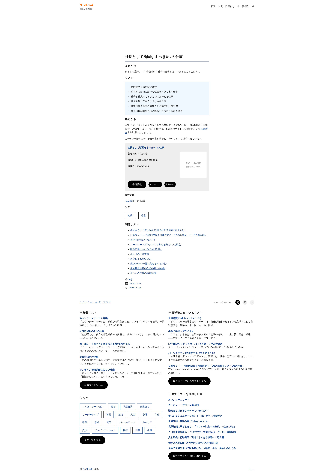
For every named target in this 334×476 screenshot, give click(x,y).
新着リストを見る (93, 385)
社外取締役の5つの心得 (142, 239)
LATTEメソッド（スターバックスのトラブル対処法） (196, 344)
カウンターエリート (178, 399)
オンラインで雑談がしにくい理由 (97, 369)
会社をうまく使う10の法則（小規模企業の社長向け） (158, 230)
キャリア (147, 422)
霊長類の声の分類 (89, 356)
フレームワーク (127, 422)
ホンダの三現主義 (139, 254)
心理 (145, 414)
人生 (132, 414)
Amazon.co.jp (155, 184)
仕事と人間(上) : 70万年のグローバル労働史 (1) (193, 442)
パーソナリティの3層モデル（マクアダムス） (192, 353)
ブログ (106, 302)
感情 (120, 414)
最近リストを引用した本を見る (189, 456)
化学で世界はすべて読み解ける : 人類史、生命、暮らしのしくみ (202, 448)
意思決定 (144, 406)
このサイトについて (90, 302)
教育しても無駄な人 (140, 258)
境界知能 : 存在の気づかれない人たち (188, 421)
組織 (149, 430)
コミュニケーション (92, 406)
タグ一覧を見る (92, 440)
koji (130, 279)
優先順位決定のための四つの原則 (147, 268)
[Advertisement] (167, 34)
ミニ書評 (129, 200)
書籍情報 (137, 184)
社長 (130, 215)
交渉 (84, 430)
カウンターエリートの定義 (94, 318)
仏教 (157, 414)
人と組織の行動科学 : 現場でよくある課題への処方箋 (196, 437)
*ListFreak (86, 5)
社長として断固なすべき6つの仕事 (146, 147)
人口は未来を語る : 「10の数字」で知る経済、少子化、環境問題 (202, 432)
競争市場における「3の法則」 (146, 249)
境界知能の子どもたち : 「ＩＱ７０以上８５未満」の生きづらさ (201, 426)
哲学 (109, 422)
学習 (108, 414)
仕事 (137, 430)
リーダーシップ (90, 414)
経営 (143, 215)
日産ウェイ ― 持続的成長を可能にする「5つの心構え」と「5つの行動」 (168, 235)
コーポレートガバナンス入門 (183, 405)
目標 (125, 430)
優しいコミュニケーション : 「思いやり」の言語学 (195, 415)
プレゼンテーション (105, 430)
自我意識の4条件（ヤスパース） (185, 318)
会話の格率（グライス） (181, 331)
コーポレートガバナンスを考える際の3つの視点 (155, 244)
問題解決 (127, 406)
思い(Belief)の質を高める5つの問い (148, 263)
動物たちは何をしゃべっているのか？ (188, 410)
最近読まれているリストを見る (189, 381)
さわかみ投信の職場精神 (143, 273)
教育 (84, 422)
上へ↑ (251, 469)
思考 (96, 422)
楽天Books (170, 184)
